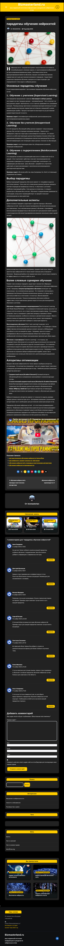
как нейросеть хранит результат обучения (24, 460)
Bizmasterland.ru (31, 4)
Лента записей (11, 841)
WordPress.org (10, 849)
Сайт (8, 754)
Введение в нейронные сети (15, 798)
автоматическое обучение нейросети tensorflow (26, 458)
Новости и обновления (13, 802)
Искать (27, 784)
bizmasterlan (16, 29)
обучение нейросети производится (21, 465)
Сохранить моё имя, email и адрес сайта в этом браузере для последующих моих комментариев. (32, 763)
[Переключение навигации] (6, 7)
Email (8, 748)
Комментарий (11, 720)
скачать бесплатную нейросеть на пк (42, 894)
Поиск (32, 779)
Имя (8, 743)
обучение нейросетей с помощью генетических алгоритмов (30, 463)
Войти (8, 837)
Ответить (51, 560)
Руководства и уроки (13, 19)
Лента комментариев (13, 845)
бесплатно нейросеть (16, 895)
